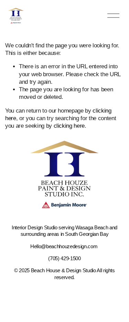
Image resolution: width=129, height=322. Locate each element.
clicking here (69, 126)
